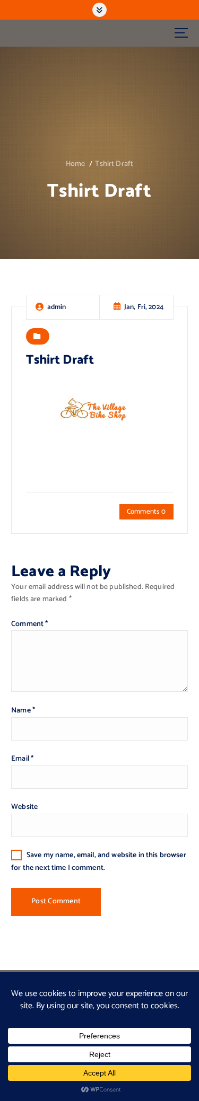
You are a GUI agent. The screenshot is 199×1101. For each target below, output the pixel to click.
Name (23, 710)
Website (24, 807)
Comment (29, 624)
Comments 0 (146, 511)
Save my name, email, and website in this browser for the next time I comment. (98, 861)
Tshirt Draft (114, 164)
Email (22, 759)
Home (75, 164)
